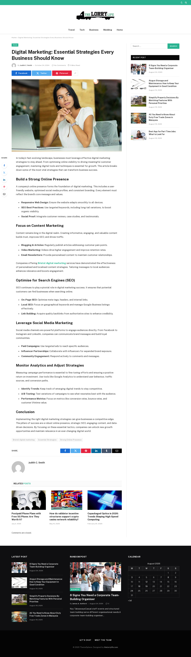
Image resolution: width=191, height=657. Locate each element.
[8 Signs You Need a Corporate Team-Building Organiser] (138, 69)
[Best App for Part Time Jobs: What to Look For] (138, 135)
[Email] (4, 194)
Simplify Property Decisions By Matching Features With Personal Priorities (164, 100)
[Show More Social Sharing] (75, 73)
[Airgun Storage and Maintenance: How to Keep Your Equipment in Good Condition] (138, 84)
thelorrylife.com (111, 647)
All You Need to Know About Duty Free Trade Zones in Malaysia (162, 117)
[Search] (185, 2)
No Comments (60, 65)
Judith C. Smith (26, 65)
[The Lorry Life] (95, 15)
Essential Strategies (47, 440)
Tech (82, 30)
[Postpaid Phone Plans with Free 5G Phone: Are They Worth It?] (29, 500)
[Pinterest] (4, 187)
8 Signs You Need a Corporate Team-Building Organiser (163, 66)
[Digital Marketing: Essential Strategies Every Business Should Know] (67, 115)
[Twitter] (4, 172)
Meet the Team (103, 640)
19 (146, 586)
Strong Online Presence (71, 440)
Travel (71, 30)
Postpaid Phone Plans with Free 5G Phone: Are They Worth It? (26, 516)
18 (139, 586)
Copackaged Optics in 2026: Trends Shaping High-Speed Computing (103, 516)
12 (147, 582)
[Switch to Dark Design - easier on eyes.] (181, 3)
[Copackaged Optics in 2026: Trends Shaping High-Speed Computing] (105, 500)
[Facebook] (4, 165)
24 (132, 591)
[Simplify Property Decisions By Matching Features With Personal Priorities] (138, 101)
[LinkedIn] (4, 180)
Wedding (107, 30)
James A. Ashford (79, 604)
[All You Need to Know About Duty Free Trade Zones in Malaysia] (138, 118)
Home (120, 30)
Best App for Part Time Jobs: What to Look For (162, 132)
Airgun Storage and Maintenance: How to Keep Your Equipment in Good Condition (164, 83)
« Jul (130, 600)
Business (93, 30)
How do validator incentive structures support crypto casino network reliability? (64, 516)
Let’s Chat (85, 640)
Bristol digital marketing (24, 440)
